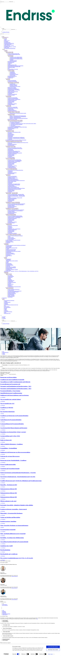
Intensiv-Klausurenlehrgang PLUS (13, 179)
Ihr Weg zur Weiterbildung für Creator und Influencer (16, 209)
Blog (5, 305)
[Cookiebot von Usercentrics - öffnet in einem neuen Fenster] (6, 654)
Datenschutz (4, 612)
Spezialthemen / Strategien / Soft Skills (10, 46)
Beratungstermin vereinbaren (12, 103)
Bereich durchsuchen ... (12, 374)
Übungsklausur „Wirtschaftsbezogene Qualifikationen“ (16, 137)
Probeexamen (10, 183)
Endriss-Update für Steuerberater (13, 91)
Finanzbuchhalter (8, 252)
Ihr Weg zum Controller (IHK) (12, 107)
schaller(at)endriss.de (14, 576)
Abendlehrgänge (12, 72)
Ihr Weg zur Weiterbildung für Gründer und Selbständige (16, 203)
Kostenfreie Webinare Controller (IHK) (14, 111)
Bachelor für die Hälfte (11, 292)
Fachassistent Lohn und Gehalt (10, 250)
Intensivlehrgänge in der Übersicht (15, 86)
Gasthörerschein (10, 77)
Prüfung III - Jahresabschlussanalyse (15, 117)
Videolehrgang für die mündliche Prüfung (16, 58)
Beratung (5, 308)
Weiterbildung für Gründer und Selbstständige (13, 202)
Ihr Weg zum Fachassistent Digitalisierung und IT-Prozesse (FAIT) (18, 142)
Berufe (5, 312)
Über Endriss (6, 310)
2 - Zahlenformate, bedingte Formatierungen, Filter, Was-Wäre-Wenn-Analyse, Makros (23, 123)
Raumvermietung (6, 306)
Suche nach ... (11, 1)
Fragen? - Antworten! (11, 295)
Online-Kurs (10, 226)
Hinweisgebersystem (7, 313)
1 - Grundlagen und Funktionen (14, 122)
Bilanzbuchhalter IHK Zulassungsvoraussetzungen (15, 65)
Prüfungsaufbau (10, 136)
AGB (3, 610)
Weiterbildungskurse (5, 37)
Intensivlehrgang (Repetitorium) (13, 178)
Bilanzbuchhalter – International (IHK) (12, 192)
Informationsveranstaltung (12, 282)
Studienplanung (10, 285)
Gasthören (5, 301)
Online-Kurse (10, 143)
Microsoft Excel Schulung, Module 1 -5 (16, 121)
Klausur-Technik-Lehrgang (12, 181)
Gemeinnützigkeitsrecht (9, 265)
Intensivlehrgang (10, 149)
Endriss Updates (8, 270)
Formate (3, 353)
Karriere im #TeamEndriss (8, 311)
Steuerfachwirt (8, 174)
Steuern (5, 39)
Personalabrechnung (7, 42)
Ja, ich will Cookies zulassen (53, 646)
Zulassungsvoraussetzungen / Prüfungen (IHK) (15, 197)
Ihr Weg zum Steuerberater (12, 80)
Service (3, 298)
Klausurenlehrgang (11, 150)
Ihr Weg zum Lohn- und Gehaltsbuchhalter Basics (15, 170)
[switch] (27, 654)
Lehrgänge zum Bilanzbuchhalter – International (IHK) (16, 195)
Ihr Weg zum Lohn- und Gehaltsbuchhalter (14, 159)
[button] (31, 29)
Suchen (2, 375)
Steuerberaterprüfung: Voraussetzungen (14, 89)
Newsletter (4, 316)
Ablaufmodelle (10, 277)
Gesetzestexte (10, 63)
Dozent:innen (10, 279)
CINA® (9, 236)
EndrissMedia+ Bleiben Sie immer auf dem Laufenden (12, 260)
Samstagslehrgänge (13, 73)
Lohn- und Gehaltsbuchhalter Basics (11, 168)
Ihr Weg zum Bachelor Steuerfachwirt (13, 289)
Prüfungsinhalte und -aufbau (12, 64)
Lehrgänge (5, 50)
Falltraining (11, 59)
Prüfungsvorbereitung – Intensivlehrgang (14, 99)
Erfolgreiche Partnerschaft (12, 293)
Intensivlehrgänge (10, 55)
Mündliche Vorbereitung (13, 84)
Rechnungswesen (6, 40)
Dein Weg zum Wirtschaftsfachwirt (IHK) (14, 132)
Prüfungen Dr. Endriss (11, 67)
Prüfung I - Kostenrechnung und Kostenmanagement (18, 115)
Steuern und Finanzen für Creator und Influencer (15, 210)
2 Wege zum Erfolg (11, 290)
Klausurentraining (12, 83)
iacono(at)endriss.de (14, 599)
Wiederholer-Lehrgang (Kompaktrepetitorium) (15, 152)
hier (37, 618)
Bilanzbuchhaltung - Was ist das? (13, 69)
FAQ (9, 68)
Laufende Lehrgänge (11, 90)
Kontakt (5, 309)
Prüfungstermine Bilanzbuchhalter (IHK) (14, 66)
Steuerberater (8, 78)
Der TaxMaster (10, 275)
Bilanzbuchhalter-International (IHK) (11, 247)
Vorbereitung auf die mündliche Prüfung (14, 151)
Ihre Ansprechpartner (7, 307)
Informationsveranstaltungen (12, 61)
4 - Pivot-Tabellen (12, 125)
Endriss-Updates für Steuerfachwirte (13, 187)
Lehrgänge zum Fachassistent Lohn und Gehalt (15, 148)
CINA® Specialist (11, 239)
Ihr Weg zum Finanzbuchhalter (12, 97)
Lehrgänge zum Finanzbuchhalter (13, 98)
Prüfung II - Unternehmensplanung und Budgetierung (18, 116)
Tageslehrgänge (12, 71)
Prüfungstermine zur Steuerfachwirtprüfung (14, 189)
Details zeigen (50, 654)
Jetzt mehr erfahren (5, 621)
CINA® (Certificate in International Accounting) (15, 235)
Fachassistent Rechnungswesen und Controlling (13, 251)
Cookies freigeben (5, 620)
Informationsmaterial (11, 62)
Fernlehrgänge (6, 243)
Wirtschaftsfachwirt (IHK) (10, 130)
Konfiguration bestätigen (6, 639)
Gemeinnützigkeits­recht (7, 44)
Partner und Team (10, 284)
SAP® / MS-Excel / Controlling (11, 266)
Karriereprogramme (7, 45)
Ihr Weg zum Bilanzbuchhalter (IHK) (13, 53)
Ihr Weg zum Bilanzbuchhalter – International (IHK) (16, 194)
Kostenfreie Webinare (11, 104)
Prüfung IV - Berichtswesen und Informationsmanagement (18, 118)
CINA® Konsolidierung (11, 238)
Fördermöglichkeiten (11, 280)
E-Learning (4, 318)
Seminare (5, 257)
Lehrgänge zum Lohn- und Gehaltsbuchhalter (15, 160)
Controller (7, 248)
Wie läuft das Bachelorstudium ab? (13, 291)
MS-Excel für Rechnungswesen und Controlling (15, 120)
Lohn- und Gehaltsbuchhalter (10, 253)
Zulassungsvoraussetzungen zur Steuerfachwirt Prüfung (16, 188)
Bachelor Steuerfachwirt (9, 287)
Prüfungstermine (10, 135)
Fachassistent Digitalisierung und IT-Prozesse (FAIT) (14, 140)
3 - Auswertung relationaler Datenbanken (16, 124)
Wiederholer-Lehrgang (13, 60)
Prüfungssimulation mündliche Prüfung (14, 184)
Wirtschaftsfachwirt (9, 255)
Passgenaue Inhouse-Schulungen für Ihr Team (11, 304)
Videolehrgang (10, 171)
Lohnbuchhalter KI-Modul (12, 167)
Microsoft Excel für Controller (12, 119)
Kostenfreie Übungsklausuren (12, 94)
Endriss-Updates (6, 47)
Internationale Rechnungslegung (9, 43)
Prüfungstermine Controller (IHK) (13, 127)
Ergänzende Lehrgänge (13, 85)
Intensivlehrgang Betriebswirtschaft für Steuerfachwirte (16, 180)
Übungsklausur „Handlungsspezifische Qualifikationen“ (16, 138)
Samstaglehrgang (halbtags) (14, 74)
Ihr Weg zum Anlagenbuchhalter (13, 225)
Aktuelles (7, 261)
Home (3, 351)
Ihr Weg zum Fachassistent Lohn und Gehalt (14, 147)
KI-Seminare (6, 41)
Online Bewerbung (11, 276)
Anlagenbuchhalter (9, 223)
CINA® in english (11, 237)
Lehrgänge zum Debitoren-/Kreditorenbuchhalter (15, 216)
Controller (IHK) (8, 105)
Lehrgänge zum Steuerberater (12, 81)
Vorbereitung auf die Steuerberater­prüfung (14, 286)
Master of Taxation (9, 273)
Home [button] (3, 36)
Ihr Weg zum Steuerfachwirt (12, 176)
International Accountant (9, 241)
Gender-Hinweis (4, 614)
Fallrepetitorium (10, 182)
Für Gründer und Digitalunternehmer (9, 48)
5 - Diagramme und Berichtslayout (15, 126)
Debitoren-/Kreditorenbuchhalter (11, 214)
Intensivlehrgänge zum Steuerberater (13, 82)
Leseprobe (9, 283)
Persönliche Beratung (11, 296)
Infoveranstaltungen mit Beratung (9, 300)
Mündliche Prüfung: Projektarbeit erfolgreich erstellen (18, 113)
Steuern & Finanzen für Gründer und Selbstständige (16, 204)
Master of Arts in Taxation (12, 87)
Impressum (4, 611)
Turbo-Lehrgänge (12, 75)
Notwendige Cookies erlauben (53, 649)
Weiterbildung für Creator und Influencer (12, 208)
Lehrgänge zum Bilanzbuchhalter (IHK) (14, 54)
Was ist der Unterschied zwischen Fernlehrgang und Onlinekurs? (16, 245)
